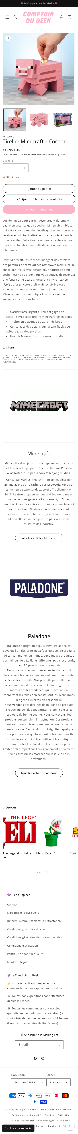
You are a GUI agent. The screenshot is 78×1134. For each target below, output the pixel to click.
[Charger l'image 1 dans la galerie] (15, 120)
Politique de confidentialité (25, 954)
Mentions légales (18, 962)
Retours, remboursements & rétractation (34, 921)
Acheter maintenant (39, 209)
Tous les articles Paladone (39, 773)
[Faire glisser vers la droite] (47, 872)
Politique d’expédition (23, 1120)
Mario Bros (44, 853)
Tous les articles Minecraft (39, 538)
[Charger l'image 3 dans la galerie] (63, 120)
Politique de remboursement (56, 1109)
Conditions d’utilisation (57, 1115)
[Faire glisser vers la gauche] (31, 872)
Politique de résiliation (60, 1126)
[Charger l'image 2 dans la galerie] (39, 120)
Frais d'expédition (27, 154)
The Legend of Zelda (17, 853)
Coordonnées (37, 1126)
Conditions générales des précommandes (34, 937)
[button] (7, 17)
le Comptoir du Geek (26, 1109)
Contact (12, 904)
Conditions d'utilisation (22, 945)
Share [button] (10, 347)
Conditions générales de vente (27, 929)
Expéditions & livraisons (23, 912)
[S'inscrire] (59, 1044)
